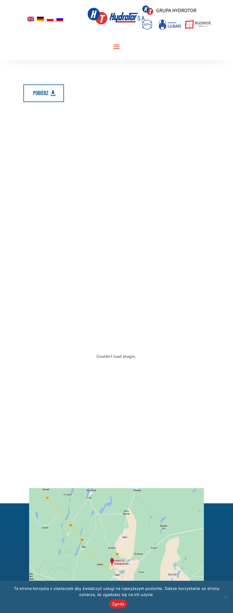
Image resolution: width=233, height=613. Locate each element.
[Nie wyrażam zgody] (225, 597)
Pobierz (40, 93)
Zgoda (118, 603)
